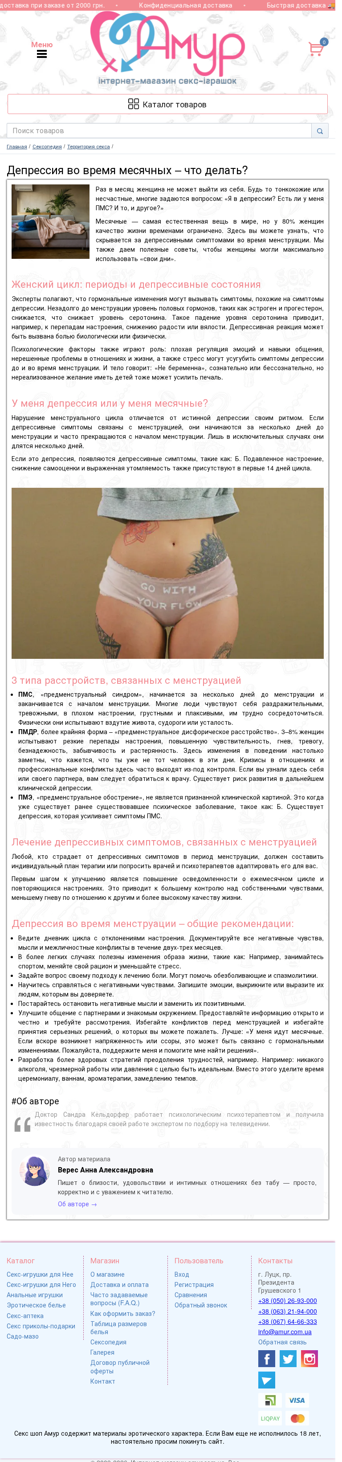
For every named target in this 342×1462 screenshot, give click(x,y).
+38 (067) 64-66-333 (287, 1321)
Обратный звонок (201, 1304)
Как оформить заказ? (122, 1313)
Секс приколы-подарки (41, 1325)
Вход (182, 1274)
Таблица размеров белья (118, 1327)
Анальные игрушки (35, 1294)
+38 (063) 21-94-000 (287, 1311)
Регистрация (194, 1284)
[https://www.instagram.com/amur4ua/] (309, 1358)
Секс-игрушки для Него (41, 1284)
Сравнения (191, 1294)
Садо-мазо (23, 1335)
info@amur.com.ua (285, 1331)
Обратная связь (282, 1341)
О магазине (107, 1274)
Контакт (102, 1380)
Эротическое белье (36, 1304)
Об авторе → (77, 1203)
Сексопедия (108, 1341)
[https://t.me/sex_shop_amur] (266, 1380)
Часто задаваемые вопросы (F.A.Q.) (119, 1298)
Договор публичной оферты (120, 1366)
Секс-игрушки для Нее (40, 1274)
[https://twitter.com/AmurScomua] (288, 1358)
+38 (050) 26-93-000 (287, 1300)
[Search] (320, 130)
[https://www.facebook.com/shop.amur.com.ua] (266, 1358)
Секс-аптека (25, 1315)
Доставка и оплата (119, 1284)
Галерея (102, 1352)
